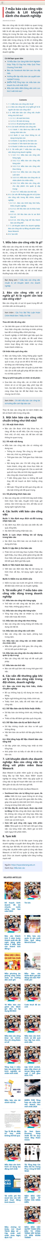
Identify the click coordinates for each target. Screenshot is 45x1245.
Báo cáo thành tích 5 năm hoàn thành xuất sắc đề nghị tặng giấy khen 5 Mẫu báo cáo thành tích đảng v (13, 942)
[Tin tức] (32, 891)
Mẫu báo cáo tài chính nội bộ (13, 1101)
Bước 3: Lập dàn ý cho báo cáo (23, 141)
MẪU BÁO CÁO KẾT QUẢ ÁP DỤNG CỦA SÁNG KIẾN (32, 1199)
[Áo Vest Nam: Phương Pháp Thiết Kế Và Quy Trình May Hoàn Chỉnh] (32, 1119)
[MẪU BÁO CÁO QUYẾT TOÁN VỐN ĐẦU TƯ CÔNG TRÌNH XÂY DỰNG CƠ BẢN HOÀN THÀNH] (32, 1215)
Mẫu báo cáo (19, 868)
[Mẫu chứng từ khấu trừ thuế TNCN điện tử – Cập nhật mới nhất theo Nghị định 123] (13, 1215)
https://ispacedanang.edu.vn (23, 865)
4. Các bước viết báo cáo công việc (22, 126)
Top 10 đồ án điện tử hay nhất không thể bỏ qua (13, 1133)
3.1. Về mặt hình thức (20, 118)
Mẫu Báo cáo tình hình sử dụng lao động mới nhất (13, 1167)
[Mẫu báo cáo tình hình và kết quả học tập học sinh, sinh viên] (32, 1024)
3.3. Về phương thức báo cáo (22, 124)
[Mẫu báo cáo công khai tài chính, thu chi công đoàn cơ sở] (13, 1024)
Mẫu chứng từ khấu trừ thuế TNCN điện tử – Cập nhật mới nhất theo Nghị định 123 (13, 1232)
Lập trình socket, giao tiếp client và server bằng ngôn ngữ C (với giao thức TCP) (32, 1071)
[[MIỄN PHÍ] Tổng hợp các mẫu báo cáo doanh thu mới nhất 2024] (32, 1088)
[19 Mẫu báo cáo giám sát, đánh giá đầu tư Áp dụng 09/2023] (13, 993)
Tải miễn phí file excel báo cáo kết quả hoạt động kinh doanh (13, 1199)
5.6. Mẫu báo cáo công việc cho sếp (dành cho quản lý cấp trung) (26, 186)
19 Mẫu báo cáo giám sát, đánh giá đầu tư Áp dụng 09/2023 (13, 1008)
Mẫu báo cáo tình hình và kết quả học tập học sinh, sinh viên (32, 1039)
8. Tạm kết (13, 234)
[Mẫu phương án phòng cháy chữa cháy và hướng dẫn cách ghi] (13, 962)
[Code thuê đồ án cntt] (32, 993)
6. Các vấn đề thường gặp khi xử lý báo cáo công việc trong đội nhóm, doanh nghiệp (24, 197)
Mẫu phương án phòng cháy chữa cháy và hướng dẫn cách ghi (13, 977)
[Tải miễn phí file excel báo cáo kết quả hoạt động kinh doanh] (13, 1184)
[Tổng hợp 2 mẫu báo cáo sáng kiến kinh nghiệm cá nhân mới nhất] (13, 1055)
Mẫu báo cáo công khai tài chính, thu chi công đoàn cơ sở (13, 1039)
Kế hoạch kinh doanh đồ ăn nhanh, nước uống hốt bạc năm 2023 (13, 907)
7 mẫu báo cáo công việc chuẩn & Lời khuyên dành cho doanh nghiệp (22, 283)
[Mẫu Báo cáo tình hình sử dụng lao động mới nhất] (13, 1153)
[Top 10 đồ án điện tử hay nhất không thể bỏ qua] (13, 1119)
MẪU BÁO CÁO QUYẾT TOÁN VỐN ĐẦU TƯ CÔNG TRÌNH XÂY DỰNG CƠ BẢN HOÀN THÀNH (32, 1232)
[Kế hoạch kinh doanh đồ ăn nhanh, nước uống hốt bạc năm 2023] (13, 891)
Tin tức (27, 903)
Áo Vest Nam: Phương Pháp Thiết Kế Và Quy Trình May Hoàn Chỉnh (32, 1135)
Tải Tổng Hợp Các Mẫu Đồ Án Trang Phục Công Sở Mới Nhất (32, 1168)
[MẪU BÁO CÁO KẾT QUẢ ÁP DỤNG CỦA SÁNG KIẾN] (32, 1184)
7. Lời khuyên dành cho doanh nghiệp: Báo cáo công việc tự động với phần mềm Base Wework (24, 228)
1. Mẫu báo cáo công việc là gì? (21, 104)
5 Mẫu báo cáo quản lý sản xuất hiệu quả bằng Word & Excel (32, 939)
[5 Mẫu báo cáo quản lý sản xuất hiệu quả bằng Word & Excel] (32, 924)
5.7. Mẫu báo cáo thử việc (25, 192)
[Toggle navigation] (2, 2)
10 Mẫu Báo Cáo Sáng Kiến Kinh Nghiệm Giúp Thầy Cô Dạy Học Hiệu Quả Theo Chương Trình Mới (23, 64)
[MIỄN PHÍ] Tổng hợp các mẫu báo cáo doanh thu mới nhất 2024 (32, 1103)
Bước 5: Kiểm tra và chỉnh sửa (23, 146)
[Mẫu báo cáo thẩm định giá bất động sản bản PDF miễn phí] (32, 962)
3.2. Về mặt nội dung (19, 121)
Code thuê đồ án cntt (32, 1006)
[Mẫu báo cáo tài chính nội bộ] (13, 1088)
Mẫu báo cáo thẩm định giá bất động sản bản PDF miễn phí (32, 977)
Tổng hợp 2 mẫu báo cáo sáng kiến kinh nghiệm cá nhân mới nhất (13, 1070)
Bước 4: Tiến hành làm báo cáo (23, 143)
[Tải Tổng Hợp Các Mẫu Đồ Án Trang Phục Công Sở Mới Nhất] (32, 1153)
